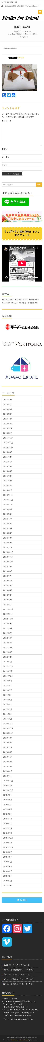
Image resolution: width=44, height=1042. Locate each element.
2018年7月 (7, 861)
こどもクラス (27, 31)
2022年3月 (8, 652)
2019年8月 (7, 800)
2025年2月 (8, 485)
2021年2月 (7, 714)
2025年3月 (8, 481)
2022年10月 (8, 619)
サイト (4, 165)
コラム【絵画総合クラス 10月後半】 (24, 34)
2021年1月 (7, 719)
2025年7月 (8, 461)
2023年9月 (8, 566)
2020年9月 (8, 738)
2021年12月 (8, 666)
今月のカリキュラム (11, 303)
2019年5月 (7, 814)
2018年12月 (8, 838)
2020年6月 (8, 752)
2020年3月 (8, 766)
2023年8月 (8, 571)
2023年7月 (8, 576)
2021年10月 (8, 676)
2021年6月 (7, 695)
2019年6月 (7, 809)
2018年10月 (8, 847)
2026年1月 (7, 433)
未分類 (24, 303)
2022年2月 (8, 657)
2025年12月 (8, 438)
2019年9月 (7, 795)
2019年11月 (8, 785)
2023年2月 (8, 600)
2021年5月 (7, 700)
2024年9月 (8, 509)
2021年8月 (7, 685)
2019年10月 (8, 790)
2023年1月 (7, 604)
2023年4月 (8, 590)
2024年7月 (8, 519)
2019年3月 (7, 823)
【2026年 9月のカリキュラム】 (17, 965)
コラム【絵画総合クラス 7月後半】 (18, 969)
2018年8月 (7, 857)
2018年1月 (7, 881)
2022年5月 (8, 642)
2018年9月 (7, 852)
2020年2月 (8, 771)
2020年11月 (8, 728)
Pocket (21, 57)
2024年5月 (8, 528)
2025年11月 (8, 442)
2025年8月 (8, 457)
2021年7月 (7, 690)
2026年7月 (8, 404)
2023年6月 (8, 581)
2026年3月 (8, 423)
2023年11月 (8, 557)
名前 (5, 149)
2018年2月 (7, 876)
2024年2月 (8, 542)
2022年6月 (8, 638)
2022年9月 (8, 623)
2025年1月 (7, 490)
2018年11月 (8, 842)
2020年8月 (8, 742)
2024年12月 (8, 495)
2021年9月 (7, 681)
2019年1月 (7, 833)
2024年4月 (8, 533)
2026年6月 (8, 409)
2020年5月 (8, 757)
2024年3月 (8, 538)
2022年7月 (8, 633)
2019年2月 (7, 828)
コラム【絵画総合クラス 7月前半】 (18, 979)
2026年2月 (8, 428)
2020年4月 (8, 761)
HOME (16, 31)
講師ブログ (33, 303)
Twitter (23, 900)
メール (5, 157)
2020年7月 (8, 747)
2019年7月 (7, 804)
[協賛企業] (22, 327)
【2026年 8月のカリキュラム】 (17, 974)
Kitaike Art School (11, 48)
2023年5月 (8, 585)
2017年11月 (8, 885)
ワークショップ (22, 299)
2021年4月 (7, 704)
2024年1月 (7, 547)
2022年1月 (7, 661)
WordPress (14, 1040)
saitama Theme (23, 1040)
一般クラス (35, 299)
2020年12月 (8, 723)
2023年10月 (8, 561)
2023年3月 (8, 595)
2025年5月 (8, 471)
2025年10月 (8, 447)
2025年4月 (8, 476)
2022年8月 (8, 628)
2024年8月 (8, 514)
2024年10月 (8, 504)
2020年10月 (8, 733)
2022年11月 (8, 614)
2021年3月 (7, 709)
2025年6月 (8, 466)
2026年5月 (8, 414)
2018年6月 (7, 866)
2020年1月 (7, 776)
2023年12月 (8, 552)
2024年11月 (8, 500)
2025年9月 (8, 452)
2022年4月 (8, 647)
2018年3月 (7, 871)
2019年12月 (8, 781)
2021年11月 (8, 671)
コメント (6, 121)
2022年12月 (8, 609)
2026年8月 (8, 400)
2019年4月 (7, 819)
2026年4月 (8, 419)
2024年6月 (8, 523)
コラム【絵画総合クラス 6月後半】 (18, 984)
